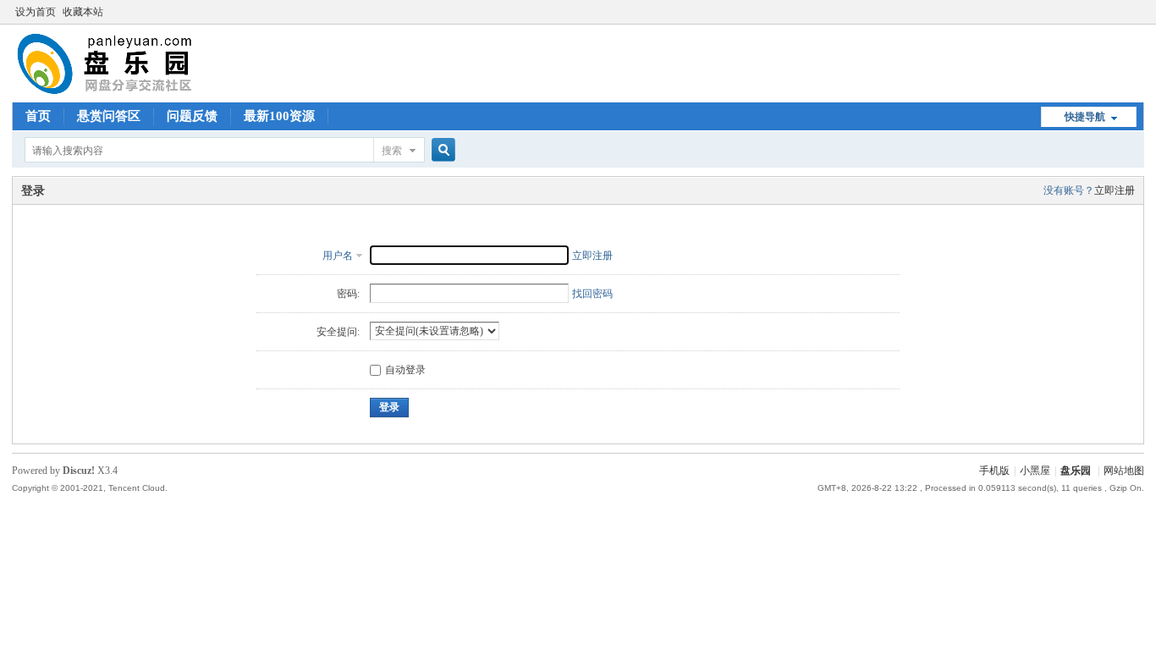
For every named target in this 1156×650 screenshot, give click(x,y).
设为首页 (35, 12)
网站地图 (1124, 470)
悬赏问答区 (108, 116)
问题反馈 (192, 116)
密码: (348, 294)
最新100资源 (279, 116)
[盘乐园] (131, 92)
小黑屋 (1035, 470)
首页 (38, 116)
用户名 (337, 256)
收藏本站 (83, 12)
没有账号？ (1068, 190)
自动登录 (405, 370)
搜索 (392, 151)
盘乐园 (1075, 470)
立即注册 (1114, 190)
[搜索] (441, 150)
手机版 (994, 470)
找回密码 (592, 294)
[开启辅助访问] (1140, 11)
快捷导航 (1085, 117)
